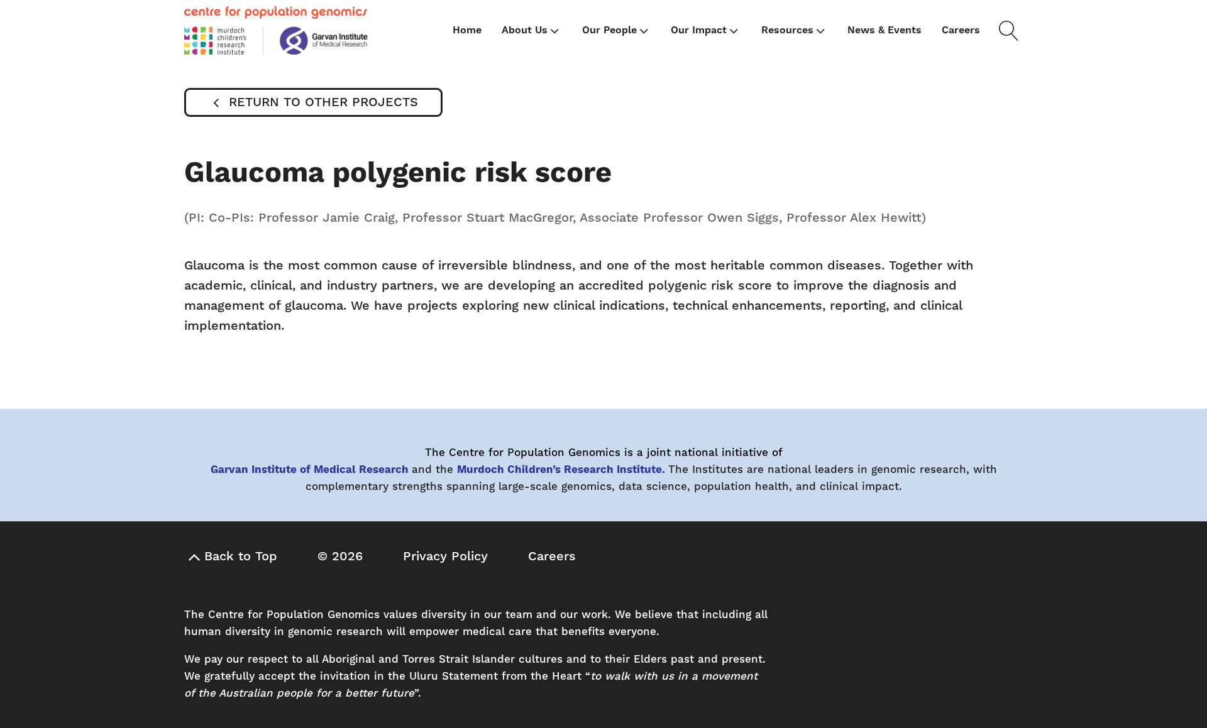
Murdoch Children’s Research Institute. (561, 470)
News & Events (884, 30)
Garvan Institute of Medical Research (310, 470)
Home (467, 30)
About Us (525, 30)
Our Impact (699, 30)
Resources (787, 30)
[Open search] (1006, 30)
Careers (961, 30)
